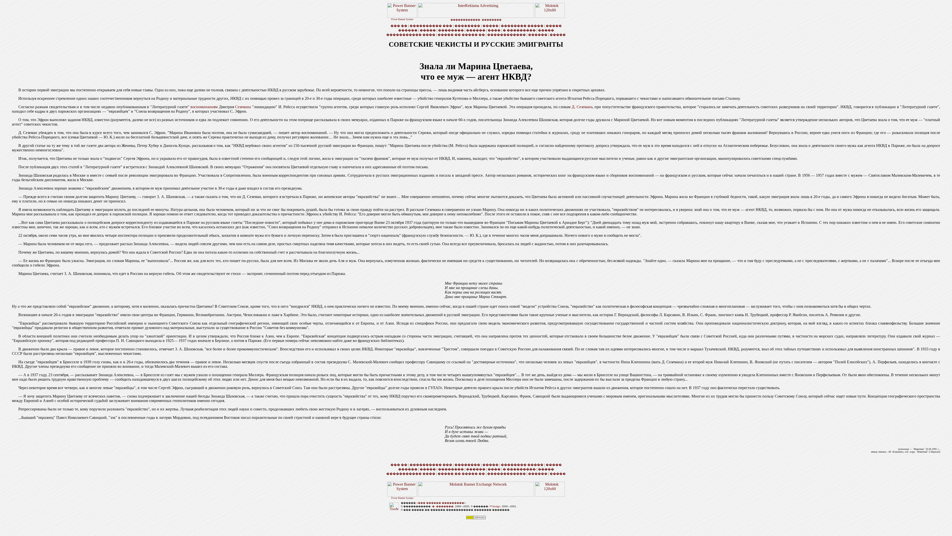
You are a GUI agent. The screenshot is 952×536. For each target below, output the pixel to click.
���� (494, 30)
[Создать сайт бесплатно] (476, 518)
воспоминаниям (204, 107)
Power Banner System (402, 19)
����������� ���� (410, 34)
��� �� (398, 26)
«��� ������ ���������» (441, 503)
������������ (506, 34)
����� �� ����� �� (461, 34)
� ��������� (519, 30)
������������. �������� (476, 19)
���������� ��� (431, 26)
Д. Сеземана (582, 107)
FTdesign (495, 506)
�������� (467, 26)
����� (490, 26)
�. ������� (442, 506)
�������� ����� (522, 26)
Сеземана (243, 107)
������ (407, 30)
